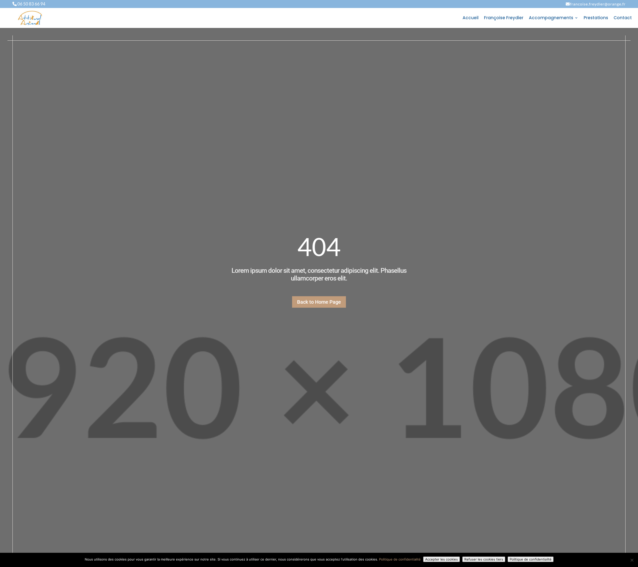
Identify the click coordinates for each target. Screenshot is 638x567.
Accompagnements (551, 18)
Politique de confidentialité (400, 559)
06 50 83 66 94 (31, 3)
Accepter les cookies (441, 559)
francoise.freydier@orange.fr (598, 3)
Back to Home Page (319, 302)
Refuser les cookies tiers (483, 559)
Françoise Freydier (503, 18)
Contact (623, 18)
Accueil (470, 18)
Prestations (596, 18)
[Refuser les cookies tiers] (631, 560)
